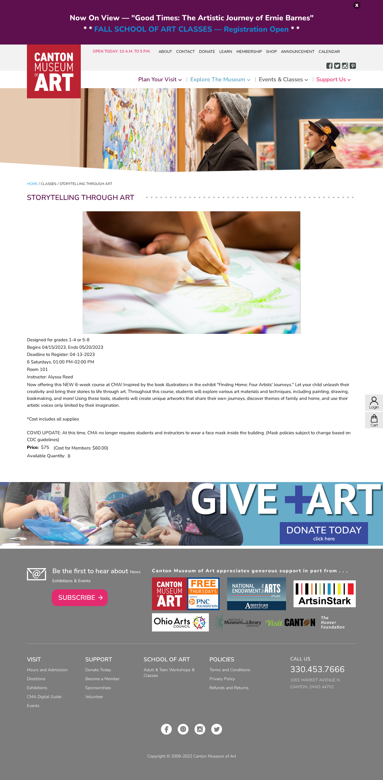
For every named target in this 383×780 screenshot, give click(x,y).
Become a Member (102, 679)
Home (32, 183)
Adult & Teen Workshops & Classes (169, 672)
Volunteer (94, 697)
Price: (34, 447)
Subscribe (76, 597)
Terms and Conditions (229, 670)
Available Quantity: (47, 456)
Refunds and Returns (229, 688)
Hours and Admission (47, 670)
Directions (36, 679)
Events (33, 706)
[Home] (54, 71)
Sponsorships (98, 688)
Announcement (297, 51)
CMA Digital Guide (44, 697)
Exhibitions (37, 688)
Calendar (329, 51)
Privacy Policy (222, 679)
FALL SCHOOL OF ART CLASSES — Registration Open (191, 29)
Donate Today (323, 530)
